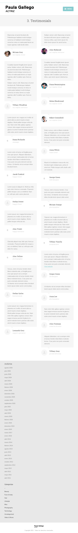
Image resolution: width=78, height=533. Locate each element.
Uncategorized (9, 514)
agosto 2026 (8, 368)
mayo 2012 (8, 468)
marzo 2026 (8, 384)
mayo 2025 (8, 410)
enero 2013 (8, 458)
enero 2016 (8, 436)
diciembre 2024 (9, 426)
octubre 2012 (8, 462)
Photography (8, 507)
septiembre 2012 (9, 465)
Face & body (8, 495)
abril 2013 (7, 455)
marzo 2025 (8, 416)
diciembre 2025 (9, 393)
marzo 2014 (8, 442)
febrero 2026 (8, 387)
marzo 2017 (8, 432)
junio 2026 (7, 374)
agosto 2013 (8, 449)
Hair (5, 498)
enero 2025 (8, 423)
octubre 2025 (8, 400)
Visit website (48, 266)
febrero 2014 (8, 445)
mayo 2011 (8, 475)
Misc (5, 504)
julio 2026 (7, 371)
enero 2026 (8, 390)
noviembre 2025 (9, 397)
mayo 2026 (8, 377)
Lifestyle (7, 501)
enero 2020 (8, 429)
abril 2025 (7, 413)
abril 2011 (7, 478)
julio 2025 (7, 406)
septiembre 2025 (9, 403)
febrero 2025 (8, 419)
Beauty (6, 491)
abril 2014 (7, 439)
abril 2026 (7, 381)
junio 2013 (7, 452)
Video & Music (9, 517)
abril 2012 (7, 471)
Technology (8, 511)
